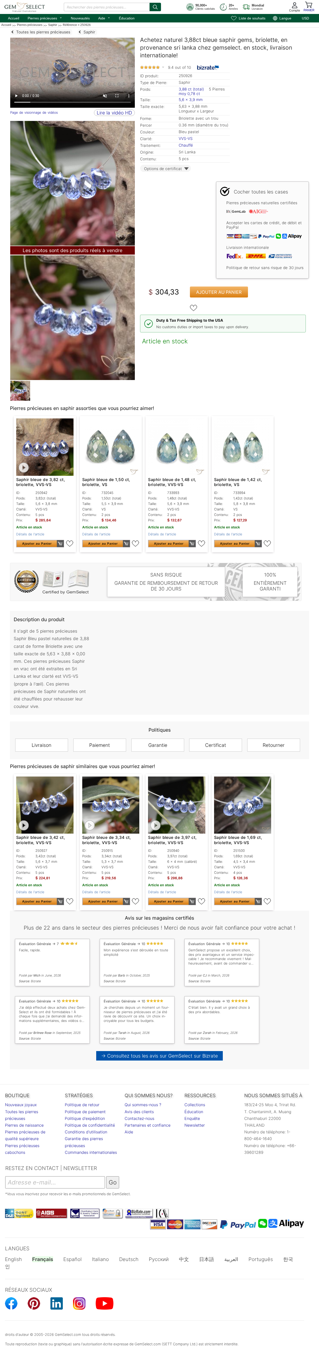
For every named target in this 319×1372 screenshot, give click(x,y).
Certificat (215, 745)
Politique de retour (82, 1104)
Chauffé (186, 145)
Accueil (13, 18)
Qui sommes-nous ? (143, 1104)
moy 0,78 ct (189, 93)
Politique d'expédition (85, 1118)
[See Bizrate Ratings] (208, 67)
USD (305, 18)
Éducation (127, 18)
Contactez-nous (139, 1118)
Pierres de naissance (24, 1125)
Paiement (99, 745)
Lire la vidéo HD (114, 113)
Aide (104, 17)
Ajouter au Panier (219, 292)
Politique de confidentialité (90, 1125)
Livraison (41, 745)
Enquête (192, 1118)
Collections (194, 1104)
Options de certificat (163, 168)
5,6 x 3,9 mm (191, 99)
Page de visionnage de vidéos (34, 112)
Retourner (274, 745)
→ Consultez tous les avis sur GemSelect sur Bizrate (159, 1056)
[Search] (155, 7)
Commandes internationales (91, 1152)
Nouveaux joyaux (21, 1104)
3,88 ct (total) (191, 89)
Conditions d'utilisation (86, 1131)
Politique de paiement (85, 1111)
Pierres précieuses (45, 17)
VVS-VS (186, 138)
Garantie (157, 745)
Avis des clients (139, 1111)
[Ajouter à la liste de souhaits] (193, 308)
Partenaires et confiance (147, 1125)
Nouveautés (80, 18)
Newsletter (194, 1125)
